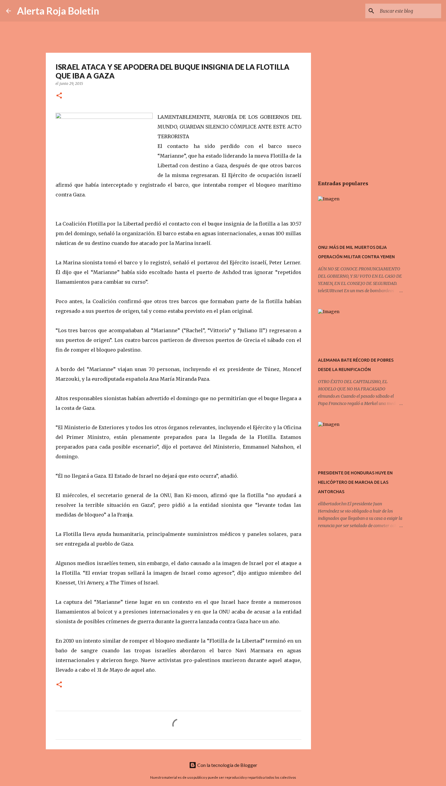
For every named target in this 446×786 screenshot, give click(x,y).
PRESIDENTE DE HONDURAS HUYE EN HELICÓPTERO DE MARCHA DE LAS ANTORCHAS (355, 482)
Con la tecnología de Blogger (226, 765)
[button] (59, 96)
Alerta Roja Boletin (58, 11)
